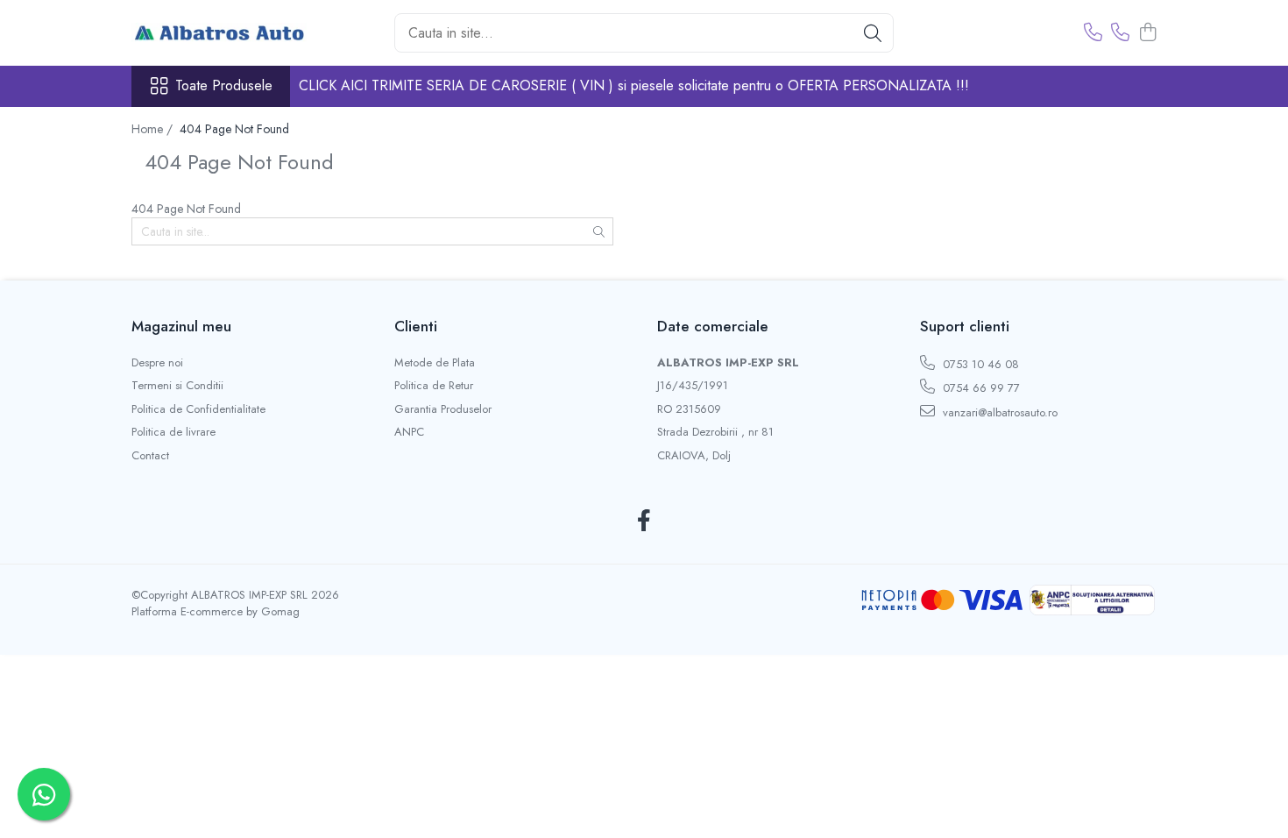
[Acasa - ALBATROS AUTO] (219, 33)
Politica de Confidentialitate (198, 409)
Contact (150, 456)
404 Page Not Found (234, 129)
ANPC (409, 432)
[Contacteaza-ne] (1093, 33)
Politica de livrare (173, 432)
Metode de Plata (434, 363)
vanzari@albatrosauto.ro (998, 412)
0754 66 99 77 (979, 388)
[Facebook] (644, 521)
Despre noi (157, 363)
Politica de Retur (433, 386)
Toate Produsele (223, 86)
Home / (153, 129)
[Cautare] (873, 33)
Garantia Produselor (443, 409)
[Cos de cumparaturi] (1147, 33)
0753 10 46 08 (979, 364)
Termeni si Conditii (177, 386)
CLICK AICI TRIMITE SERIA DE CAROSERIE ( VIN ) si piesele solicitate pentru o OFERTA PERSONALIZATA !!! (634, 85)
